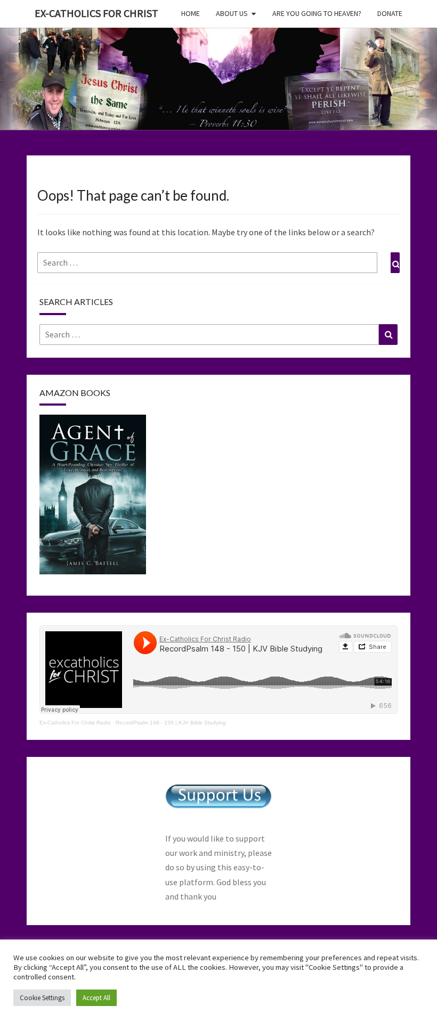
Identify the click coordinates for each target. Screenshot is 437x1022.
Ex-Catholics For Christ (96, 13)
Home (190, 13)
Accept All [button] (96, 997)
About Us (232, 13)
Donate (389, 13)
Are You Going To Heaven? (316, 13)
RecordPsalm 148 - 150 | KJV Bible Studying (171, 723)
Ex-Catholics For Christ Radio (75, 723)
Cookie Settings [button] (42, 997)
